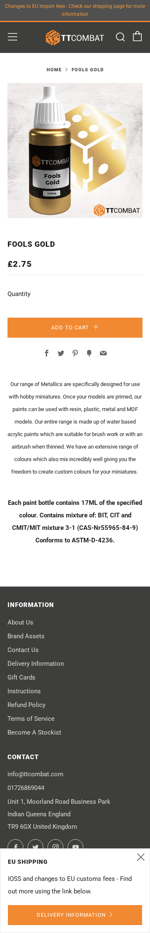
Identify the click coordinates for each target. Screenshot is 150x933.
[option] (75, 150)
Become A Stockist (34, 732)
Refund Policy (26, 705)
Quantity (19, 294)
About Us (20, 622)
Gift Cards (21, 677)
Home (54, 70)
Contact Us (23, 650)
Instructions (24, 691)
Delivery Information (36, 663)
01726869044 (26, 788)
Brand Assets (26, 636)
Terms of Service (31, 718)
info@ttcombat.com (35, 774)
